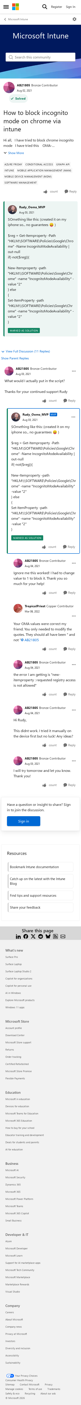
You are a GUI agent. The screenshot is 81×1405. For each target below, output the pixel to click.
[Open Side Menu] (6, 6)
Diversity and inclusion (17, 1348)
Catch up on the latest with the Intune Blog (37, 881)
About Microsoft (14, 1319)
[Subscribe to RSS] (55, 936)
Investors (10, 1341)
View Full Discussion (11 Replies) (28, 351)
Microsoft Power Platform (19, 1199)
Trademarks (53, 1389)
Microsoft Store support (18, 1042)
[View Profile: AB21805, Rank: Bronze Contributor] (9, 87)
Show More (16, 153)
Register (56, 6)
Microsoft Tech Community (19, 1270)
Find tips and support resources (33, 895)
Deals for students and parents (22, 1142)
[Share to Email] (63, 936)
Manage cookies (14, 1389)
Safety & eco (12, 1393)
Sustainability (12, 1362)
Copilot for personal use (18, 985)
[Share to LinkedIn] (18, 936)
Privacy (48, 1384)
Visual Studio (12, 1291)
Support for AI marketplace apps (22, 1262)
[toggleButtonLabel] (74, 19)
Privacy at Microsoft (16, 1334)
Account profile (13, 1028)
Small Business (13, 1220)
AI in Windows (13, 993)
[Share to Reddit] (40, 936)
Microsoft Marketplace (17, 1277)
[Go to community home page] (15, 6)
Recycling (30, 1393)
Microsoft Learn (13, 1255)
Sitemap (9, 1384)
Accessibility (12, 1355)
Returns (9, 1049)
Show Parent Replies (15, 358)
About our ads (48, 1393)
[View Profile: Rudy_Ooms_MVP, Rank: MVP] (15, 416)
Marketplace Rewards (17, 1284)
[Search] (44, 6)
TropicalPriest (35, 606)
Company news (13, 1326)
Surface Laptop (13, 964)
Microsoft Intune (18, 19)
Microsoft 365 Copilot (17, 1213)
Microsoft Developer (16, 1248)
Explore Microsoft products (20, 1000)
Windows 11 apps (15, 1007)
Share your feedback (25, 907)
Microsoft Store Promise (18, 1071)
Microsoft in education (17, 1099)
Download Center (15, 1035)
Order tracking (13, 1056)
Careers (9, 1312)
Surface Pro (11, 957)
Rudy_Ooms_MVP (32, 207)
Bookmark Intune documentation (34, 867)
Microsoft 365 (12, 1191)
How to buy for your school (19, 1127)
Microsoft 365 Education (18, 1120)
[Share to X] (33, 936)
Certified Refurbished (17, 1064)
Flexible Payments (15, 1078)
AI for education (14, 1149)
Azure (8, 1241)
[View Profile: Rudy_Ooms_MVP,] (12, 209)
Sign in (23, 821)
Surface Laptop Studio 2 (18, 971)
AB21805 (23, 85)
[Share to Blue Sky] (48, 936)
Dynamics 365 (13, 1184)
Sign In (70, 6)
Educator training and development (24, 1135)
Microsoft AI (12, 1170)
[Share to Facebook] (25, 936)
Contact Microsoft (29, 1384)
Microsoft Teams (14, 1206)
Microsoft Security (15, 1177)
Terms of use (35, 1389)
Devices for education (17, 1106)
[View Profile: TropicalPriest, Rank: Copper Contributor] (18, 608)
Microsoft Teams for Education (21, 1113)
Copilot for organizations (18, 978)
